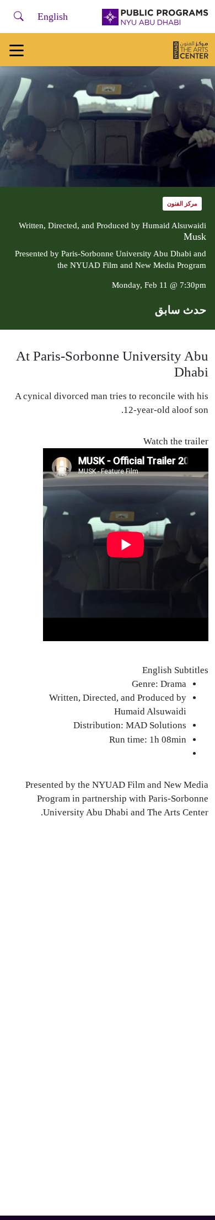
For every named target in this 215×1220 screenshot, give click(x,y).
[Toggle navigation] (16, 49)
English (52, 16)
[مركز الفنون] (190, 49)
